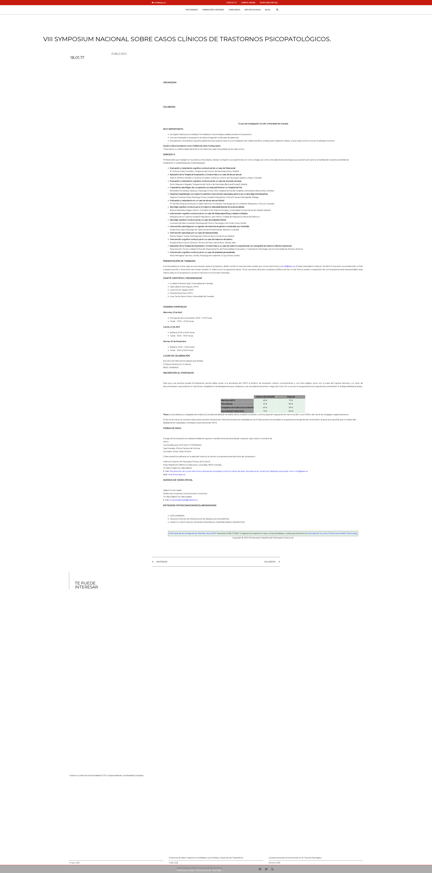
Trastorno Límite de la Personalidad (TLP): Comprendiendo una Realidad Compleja (106, 775)
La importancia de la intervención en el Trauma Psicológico (295, 858)
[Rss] (272, 869)
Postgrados (192, 9)
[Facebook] (260, 869)
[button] (277, 9)
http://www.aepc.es (176, 474)
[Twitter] (266, 869)
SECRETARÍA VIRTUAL (269, 2)
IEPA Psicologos (253, 9)
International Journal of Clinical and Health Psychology (332, 533)
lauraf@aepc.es (288, 266)
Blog (267, 9)
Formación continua (213, 9)
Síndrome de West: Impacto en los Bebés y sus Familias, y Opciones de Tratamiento (206, 858)
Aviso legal (216, 870)
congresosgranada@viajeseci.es (184, 500)
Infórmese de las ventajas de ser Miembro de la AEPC (193, 533)
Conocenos (234, 9)
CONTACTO (231, 2)
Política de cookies (203, 870)
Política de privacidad (185, 870)
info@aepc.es (302, 471)
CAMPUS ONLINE (248, 2)
